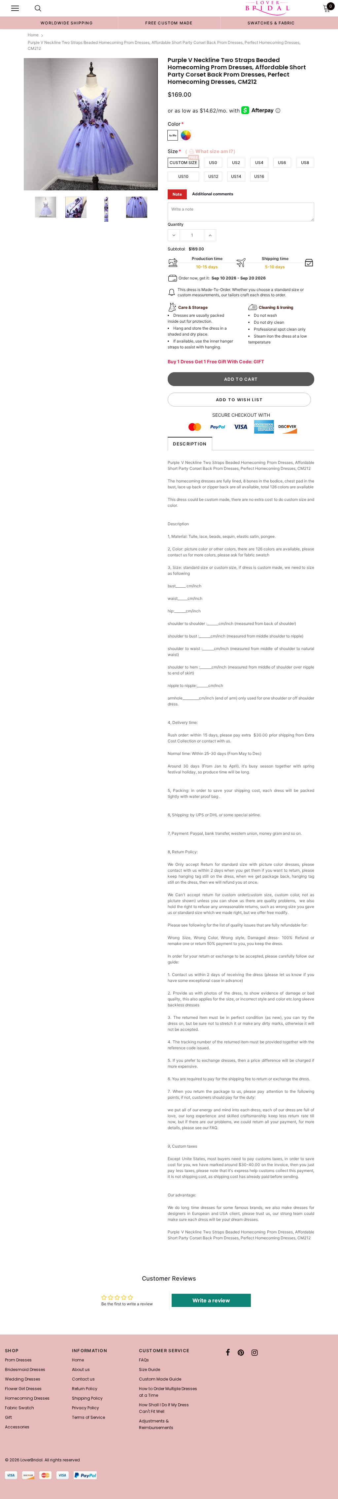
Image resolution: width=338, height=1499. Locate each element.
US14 (236, 176)
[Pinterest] (241, 1352)
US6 (282, 162)
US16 (259, 176)
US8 (305, 162)
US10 (183, 176)
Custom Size (183, 162)
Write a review (211, 1300)
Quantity (176, 224)
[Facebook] (228, 1352)
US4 (259, 162)
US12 (213, 176)
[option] (67, 22)
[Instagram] (255, 1352)
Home (33, 34)
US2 (236, 162)
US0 (213, 162)
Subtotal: (177, 249)
